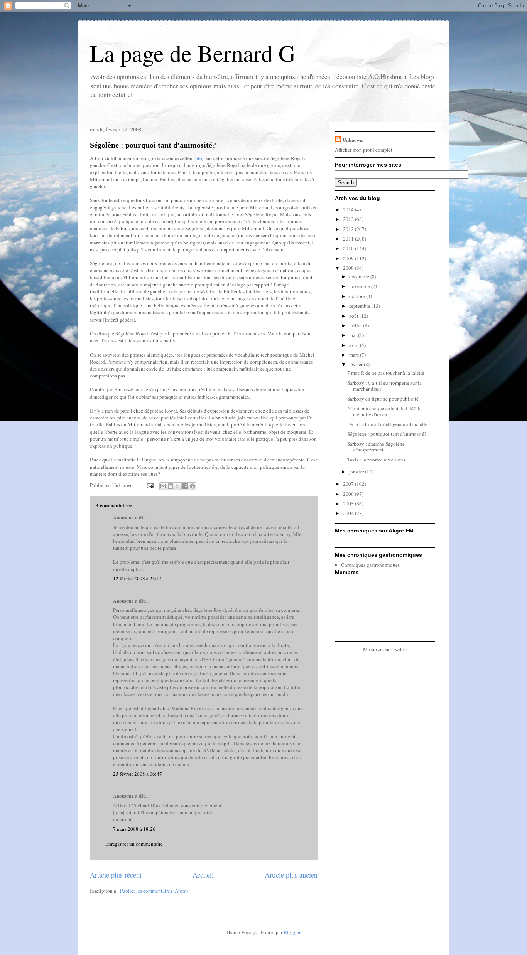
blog (200, 158)
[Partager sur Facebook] (185, 486)
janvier (357, 471)
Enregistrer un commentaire (134, 843)
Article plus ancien (291, 874)
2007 (349, 483)
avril (354, 345)
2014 (349, 209)
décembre (359, 276)
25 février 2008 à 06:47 (137, 773)
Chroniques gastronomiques (370, 564)
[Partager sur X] (178, 486)
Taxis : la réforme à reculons (376, 459)
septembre (360, 305)
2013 (349, 219)
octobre (357, 296)
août (354, 315)
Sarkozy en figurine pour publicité (383, 398)
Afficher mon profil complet (363, 149)
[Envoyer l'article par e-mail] (149, 485)
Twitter (399, 649)
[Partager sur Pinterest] (192, 486)
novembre (360, 286)
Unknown (353, 139)
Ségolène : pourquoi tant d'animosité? (153, 145)
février (356, 364)
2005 (349, 503)
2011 (349, 238)
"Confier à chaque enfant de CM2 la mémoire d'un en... (384, 411)
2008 (349, 267)
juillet (356, 325)
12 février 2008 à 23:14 (137, 578)
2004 (349, 513)
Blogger (292, 932)
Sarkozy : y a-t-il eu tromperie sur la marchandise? (384, 385)
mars (354, 354)
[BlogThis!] (170, 486)
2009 (349, 258)
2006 (349, 493)
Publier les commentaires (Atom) (154, 890)
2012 (349, 229)
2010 (349, 248)
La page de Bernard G (192, 52)
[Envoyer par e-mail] (163, 486)
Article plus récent (116, 874)
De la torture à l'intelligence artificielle (387, 424)
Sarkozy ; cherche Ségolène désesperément (376, 446)
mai (353, 335)
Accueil (203, 874)
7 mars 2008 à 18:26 (134, 828)
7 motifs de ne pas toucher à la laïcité (385, 372)
